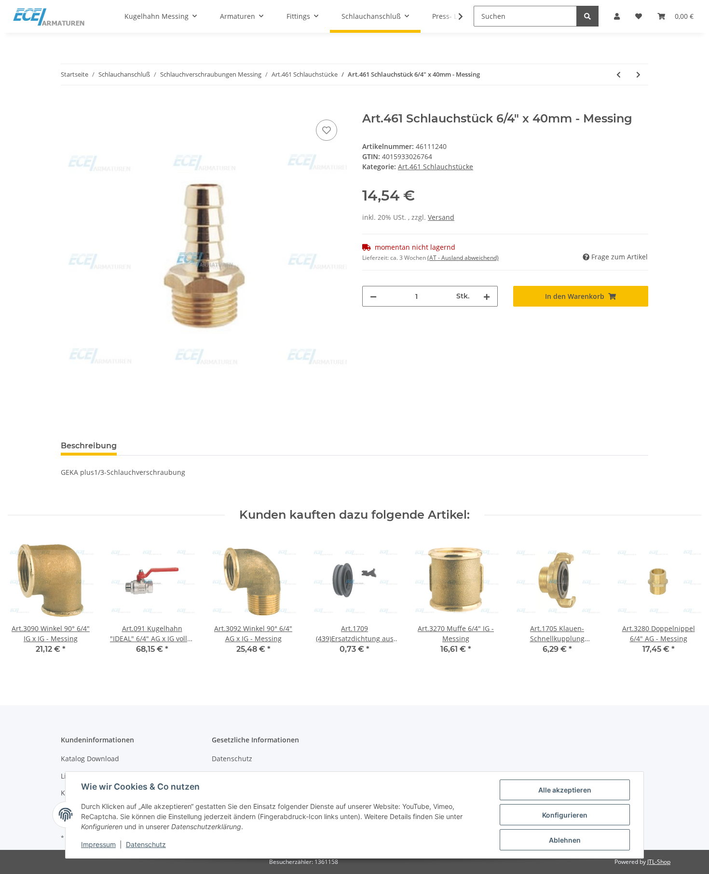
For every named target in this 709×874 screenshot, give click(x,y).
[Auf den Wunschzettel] (326, 130)
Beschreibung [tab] (89, 445)
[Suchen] (587, 16)
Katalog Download (90, 758)
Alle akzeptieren (564, 790)
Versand (441, 217)
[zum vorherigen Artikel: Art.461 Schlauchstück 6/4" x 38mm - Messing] (618, 74)
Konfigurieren (564, 815)
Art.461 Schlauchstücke (435, 166)
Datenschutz (232, 758)
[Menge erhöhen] (486, 296)
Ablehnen (565, 840)
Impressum (98, 844)
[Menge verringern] (373, 296)
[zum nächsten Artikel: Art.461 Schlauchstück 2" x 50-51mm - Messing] (638, 74)
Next (686, 602)
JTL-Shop (658, 862)
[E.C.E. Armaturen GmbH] (49, 16)
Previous (24, 602)
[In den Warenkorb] (68, 106)
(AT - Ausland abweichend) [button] (463, 258)
